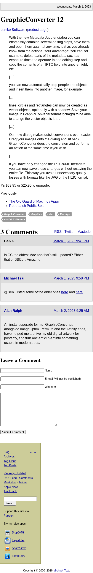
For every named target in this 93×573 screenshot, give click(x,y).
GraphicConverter (14, 214)
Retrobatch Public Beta (27, 206)
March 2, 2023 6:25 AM (71, 311)
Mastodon (85, 231)
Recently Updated (15, 473)
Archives (9, 456)
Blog (6, 452)
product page (37, 30)
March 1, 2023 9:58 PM (71, 278)
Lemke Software (12, 30)
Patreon (8, 515)
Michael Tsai (14, 278)
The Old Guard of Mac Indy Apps (34, 201)
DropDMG (18, 532)
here (64, 292)
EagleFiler (18, 540)
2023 (88, 6)
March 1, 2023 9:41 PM (71, 241)
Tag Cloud (10, 461)
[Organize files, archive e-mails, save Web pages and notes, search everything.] (8, 540)
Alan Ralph (13, 311)
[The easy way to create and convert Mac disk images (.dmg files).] (8, 532)
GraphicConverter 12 (32, 19)
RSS (58, 231)
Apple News (11, 487)
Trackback (10, 491)
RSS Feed (10, 477)
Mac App (65, 214)
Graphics (36, 214)
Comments (26, 477)
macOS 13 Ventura (14, 219)
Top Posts (10, 465)
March (77, 6)
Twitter (69, 231)
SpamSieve (19, 548)
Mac (51, 214)
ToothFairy (18, 555)
